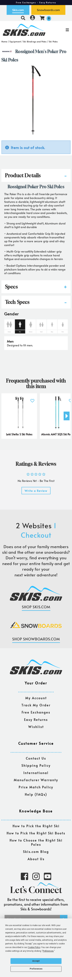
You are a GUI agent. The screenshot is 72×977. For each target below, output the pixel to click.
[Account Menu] (32, 18)
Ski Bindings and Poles (35, 41)
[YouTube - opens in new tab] (47, 876)
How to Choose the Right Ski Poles (36, 842)
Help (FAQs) (36, 794)
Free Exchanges (36, 712)
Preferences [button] (48, 951)
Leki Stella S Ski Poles (19, 434)
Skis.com (18, 10)
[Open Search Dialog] (23, 18)
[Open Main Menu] (60, 30)
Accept (36, 961)
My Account (36, 698)
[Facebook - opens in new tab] (24, 876)
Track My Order (36, 705)
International (36, 773)
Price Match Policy (36, 787)
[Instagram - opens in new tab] (36, 876)
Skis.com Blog (36, 852)
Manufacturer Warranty (36, 780)
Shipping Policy (36, 766)
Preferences (36, 969)
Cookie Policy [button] (34, 947)
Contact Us (36, 758)
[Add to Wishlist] (32, 398)
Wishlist (36, 727)
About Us (36, 859)
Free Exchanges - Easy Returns (36, 2)
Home (4, 41)
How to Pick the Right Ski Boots (36, 833)
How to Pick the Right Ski (36, 826)
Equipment (15, 41)
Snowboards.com (48, 10)
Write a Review (36, 491)
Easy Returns (36, 720)
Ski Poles (53, 41)
